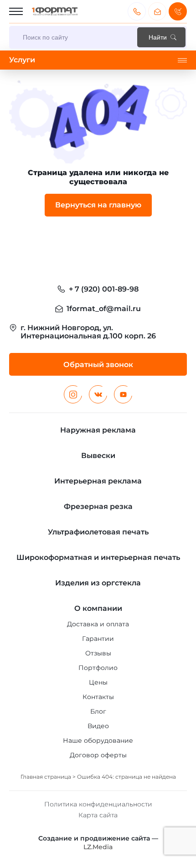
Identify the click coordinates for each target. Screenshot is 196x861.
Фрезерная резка (98, 506)
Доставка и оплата (98, 624)
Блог (98, 711)
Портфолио (98, 668)
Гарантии (98, 638)
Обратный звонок (178, 11)
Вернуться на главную (98, 205)
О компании (98, 608)
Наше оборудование (98, 740)
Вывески (98, 455)
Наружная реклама (98, 430)
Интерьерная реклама (98, 481)
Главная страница (46, 776)
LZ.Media (98, 847)
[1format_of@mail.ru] (157, 11)
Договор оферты (98, 755)
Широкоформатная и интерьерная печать (98, 557)
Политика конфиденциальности (98, 804)
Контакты (98, 697)
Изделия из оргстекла (98, 583)
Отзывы (98, 653)
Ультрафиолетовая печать (98, 532)
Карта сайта (98, 815)
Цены (98, 682)
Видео (98, 726)
